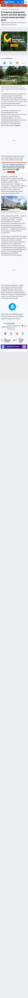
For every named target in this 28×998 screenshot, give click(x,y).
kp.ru (25, 326)
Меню (2, 2)
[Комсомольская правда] (9, 2)
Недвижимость (5, 9)
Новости (3, 5)
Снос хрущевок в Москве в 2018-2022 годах (21, 340)
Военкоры (17, 5)
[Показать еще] (23, 63)
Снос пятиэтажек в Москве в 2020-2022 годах (7, 340)
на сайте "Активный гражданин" (12, 101)
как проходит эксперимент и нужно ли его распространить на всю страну (13, 166)
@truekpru (17, 318)
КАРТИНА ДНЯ (15, 340)
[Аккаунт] (26, 2)
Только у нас (10, 5)
